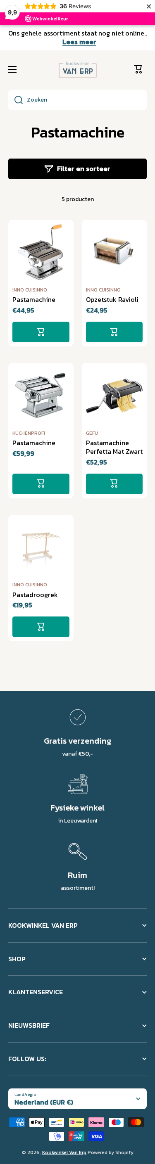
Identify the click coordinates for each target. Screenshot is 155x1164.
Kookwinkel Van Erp (64, 1152)
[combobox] (77, 100)
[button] (140, 69)
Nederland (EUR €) (43, 1102)
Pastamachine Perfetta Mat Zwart (114, 447)
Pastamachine (33, 299)
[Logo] (78, 70)
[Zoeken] (15, 100)
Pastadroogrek (35, 594)
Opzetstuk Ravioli (112, 299)
